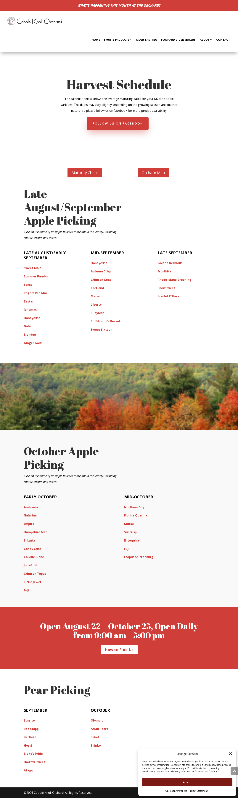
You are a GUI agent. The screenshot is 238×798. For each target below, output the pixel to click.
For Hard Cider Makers (178, 39)
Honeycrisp (32, 318)
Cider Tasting (146, 39)
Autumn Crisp (101, 271)
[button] (230, 754)
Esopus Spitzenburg (138, 557)
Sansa (28, 285)
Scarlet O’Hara (168, 296)
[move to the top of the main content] (234, 771)
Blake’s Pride (33, 754)
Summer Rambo (36, 276)
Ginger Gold (33, 343)
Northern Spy (134, 507)
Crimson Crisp (101, 280)
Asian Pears (99, 729)
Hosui (28, 745)
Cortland (97, 288)
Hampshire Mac (35, 532)
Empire (29, 524)
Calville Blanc (34, 557)
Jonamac (30, 310)
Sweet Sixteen (101, 330)
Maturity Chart (85, 172)
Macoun (96, 296)
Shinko (96, 745)
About (205, 39)
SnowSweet (166, 288)
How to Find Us (119, 649)
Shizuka (30, 540)
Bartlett (30, 737)
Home (96, 39)
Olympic (97, 720)
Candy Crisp (32, 549)
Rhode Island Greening (174, 280)
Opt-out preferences (176, 790)
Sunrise (29, 720)
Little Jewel (32, 582)
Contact (223, 39)
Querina (141, 515)
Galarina (30, 515)
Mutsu (129, 524)
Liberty (96, 304)
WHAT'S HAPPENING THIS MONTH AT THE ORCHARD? (119, 5)
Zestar (29, 301)
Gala (27, 326)
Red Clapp (31, 729)
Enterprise (132, 540)
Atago (28, 770)
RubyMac (97, 313)
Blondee (30, 335)
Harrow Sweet (34, 762)
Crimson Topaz (35, 574)
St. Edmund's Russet (105, 321)
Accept (187, 782)
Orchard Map (153, 172)
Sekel (95, 737)
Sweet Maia (32, 268)
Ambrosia (31, 507)
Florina (129, 515)
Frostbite (164, 271)
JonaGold (30, 565)
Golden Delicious (170, 263)
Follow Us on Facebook (118, 123)
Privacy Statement (198, 790)
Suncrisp (130, 532)
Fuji (26, 590)
